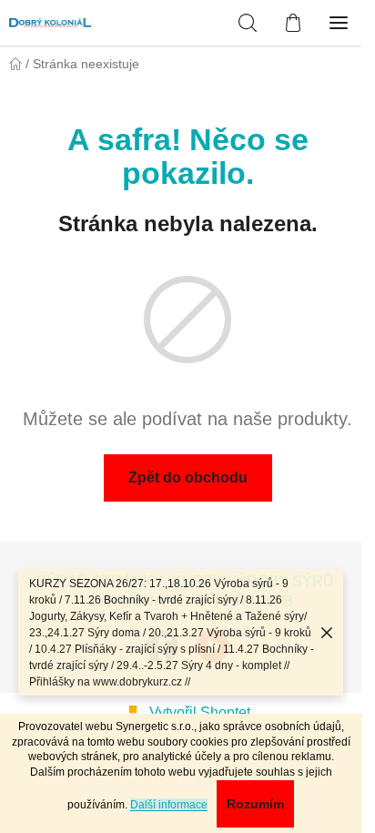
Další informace (169, 804)
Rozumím (255, 804)
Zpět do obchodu (188, 477)
